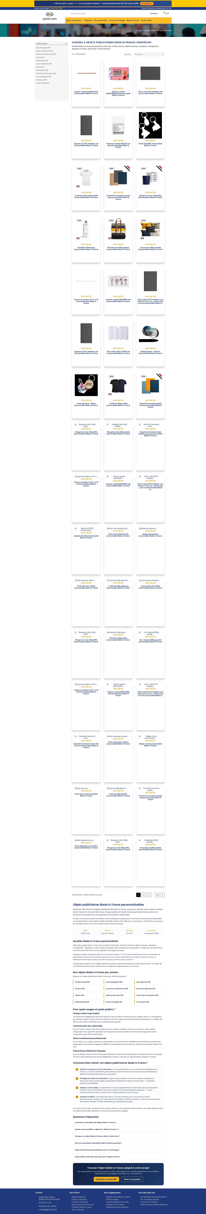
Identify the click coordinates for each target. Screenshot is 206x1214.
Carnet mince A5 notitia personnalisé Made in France (150, 587)
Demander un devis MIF (106, 1179)
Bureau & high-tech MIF (44, 51)
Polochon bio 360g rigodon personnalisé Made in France (118, 248)
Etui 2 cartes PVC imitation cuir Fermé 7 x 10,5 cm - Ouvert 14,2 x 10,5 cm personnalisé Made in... (150, 486)
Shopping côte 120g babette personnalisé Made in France (118, 433)
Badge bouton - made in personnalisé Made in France (150, 352)
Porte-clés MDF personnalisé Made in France (150, 144)
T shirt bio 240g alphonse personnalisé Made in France (118, 587)
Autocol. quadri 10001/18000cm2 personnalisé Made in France (118, 93)
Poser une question (132, 1179)
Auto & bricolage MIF (43, 48)
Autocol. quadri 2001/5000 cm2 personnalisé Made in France (118, 485)
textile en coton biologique (108, 918)
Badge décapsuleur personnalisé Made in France (150, 535)
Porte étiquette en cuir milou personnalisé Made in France (86, 847)
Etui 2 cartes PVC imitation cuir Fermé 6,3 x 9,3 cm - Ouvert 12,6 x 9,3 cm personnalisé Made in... (150, 301)
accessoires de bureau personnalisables (147, 918)
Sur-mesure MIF (41, 80)
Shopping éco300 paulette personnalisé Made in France (150, 849)
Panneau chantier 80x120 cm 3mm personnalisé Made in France (118, 145)
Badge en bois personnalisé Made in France (150, 745)
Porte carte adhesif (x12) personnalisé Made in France (118, 535)
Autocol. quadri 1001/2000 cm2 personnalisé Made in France (118, 300)
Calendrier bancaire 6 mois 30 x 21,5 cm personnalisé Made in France (86, 745)
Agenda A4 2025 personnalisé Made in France (86, 537)
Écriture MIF (40, 57)
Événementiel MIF (42, 60)
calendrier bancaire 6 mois (103, 957)
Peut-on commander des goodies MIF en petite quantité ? (98, 1143)
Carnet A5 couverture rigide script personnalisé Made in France (150, 405)
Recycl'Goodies (136, 1108)
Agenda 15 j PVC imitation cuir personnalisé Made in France (86, 144)
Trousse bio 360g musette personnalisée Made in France (150, 248)
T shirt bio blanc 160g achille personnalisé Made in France (86, 196)
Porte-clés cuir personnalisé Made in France (86, 795)
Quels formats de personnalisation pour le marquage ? (97, 1150)
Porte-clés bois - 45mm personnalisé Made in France (86, 404)
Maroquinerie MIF (42, 70)
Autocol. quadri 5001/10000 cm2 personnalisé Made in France (118, 693)
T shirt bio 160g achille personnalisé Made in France (118, 404)
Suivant (162, 895)
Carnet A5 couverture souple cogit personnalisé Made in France (118, 197)
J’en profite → (147, 3)
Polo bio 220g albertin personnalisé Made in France (118, 795)
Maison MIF (40, 67)
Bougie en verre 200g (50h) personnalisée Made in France (118, 849)
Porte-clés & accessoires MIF (46, 73)
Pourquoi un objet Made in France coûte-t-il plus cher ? (97, 1136)
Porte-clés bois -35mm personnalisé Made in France (86, 587)
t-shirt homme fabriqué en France (135, 954)
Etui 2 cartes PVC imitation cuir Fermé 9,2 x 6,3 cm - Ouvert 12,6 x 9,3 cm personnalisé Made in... (150, 693)
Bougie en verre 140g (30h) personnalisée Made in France (150, 196)
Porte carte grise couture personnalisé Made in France (118, 743)
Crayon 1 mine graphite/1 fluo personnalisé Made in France (86, 92)
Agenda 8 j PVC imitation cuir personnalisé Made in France (86, 352)
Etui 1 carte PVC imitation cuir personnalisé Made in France (150, 92)
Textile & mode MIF (42, 83)
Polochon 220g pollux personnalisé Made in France (118, 639)
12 (157, 895)
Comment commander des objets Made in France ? (95, 1122)
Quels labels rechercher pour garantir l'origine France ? (97, 1157)
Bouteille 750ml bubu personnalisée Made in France (86, 248)
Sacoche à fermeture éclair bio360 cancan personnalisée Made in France (150, 434)
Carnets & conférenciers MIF (46, 54)
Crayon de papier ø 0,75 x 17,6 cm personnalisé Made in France (86, 301)
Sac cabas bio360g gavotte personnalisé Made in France (150, 641)
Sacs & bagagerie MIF (43, 76)
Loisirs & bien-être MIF (44, 64)
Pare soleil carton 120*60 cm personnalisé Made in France (118, 352)
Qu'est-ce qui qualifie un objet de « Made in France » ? (97, 1129)
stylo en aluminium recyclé (85, 918)
